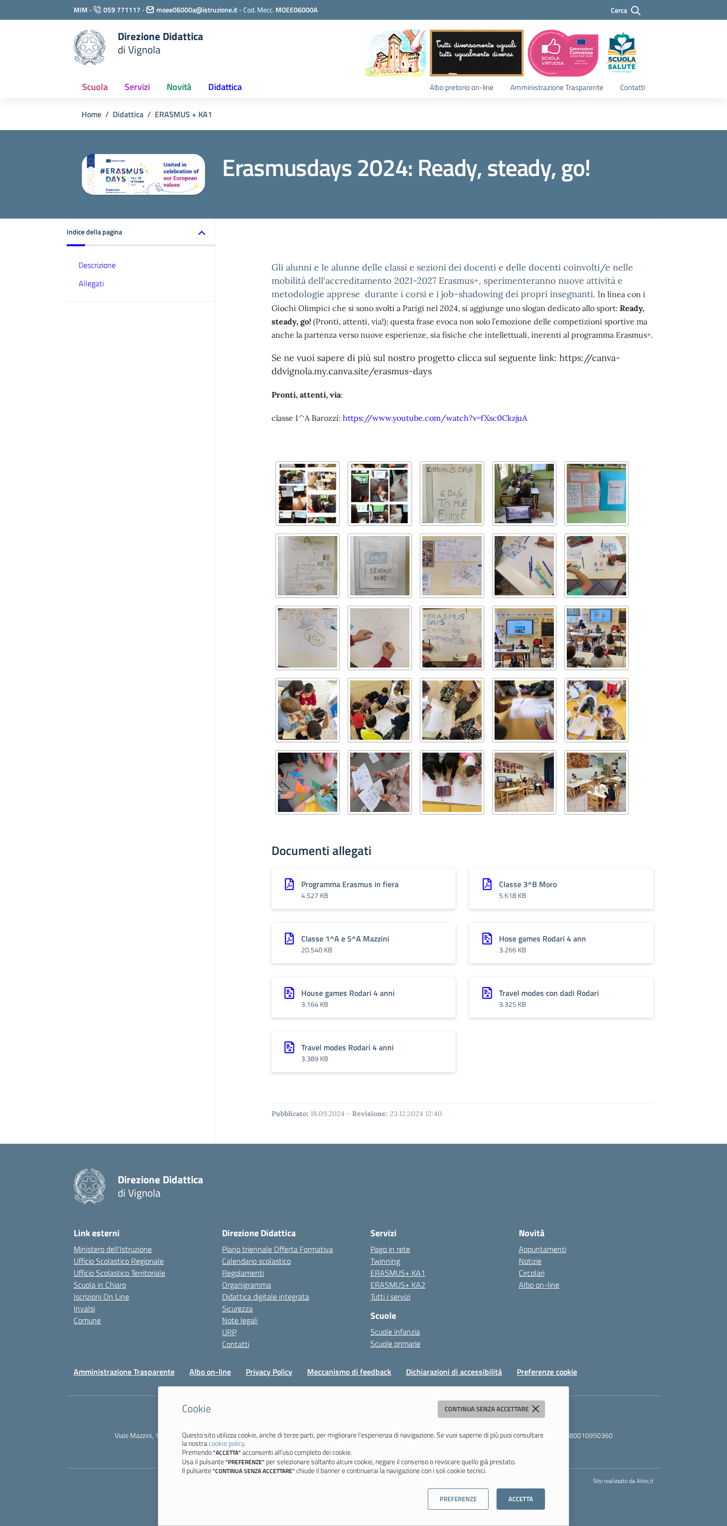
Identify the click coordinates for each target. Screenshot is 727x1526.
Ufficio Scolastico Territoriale (119, 1273)
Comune (87, 1320)
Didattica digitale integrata (265, 1296)
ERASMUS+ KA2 (397, 1285)
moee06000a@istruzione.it (196, 9)
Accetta (520, 1499)
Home (91, 114)
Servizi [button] (137, 86)
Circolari (532, 1273)
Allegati (91, 283)
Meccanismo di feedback (349, 1372)
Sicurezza (237, 1308)
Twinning (385, 1261)
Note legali (240, 1320)
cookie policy (226, 1443)
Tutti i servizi (390, 1296)
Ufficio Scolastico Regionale (119, 1261)
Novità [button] (179, 86)
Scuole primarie (395, 1343)
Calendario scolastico (256, 1261)
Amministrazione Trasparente (556, 87)
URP (229, 1332)
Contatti (632, 87)
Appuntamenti (542, 1249)
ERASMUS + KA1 (183, 114)
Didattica (128, 114)
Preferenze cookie (547, 1372)
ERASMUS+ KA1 (397, 1273)
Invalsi (84, 1308)
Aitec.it (644, 1480)
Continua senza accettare (487, 1409)
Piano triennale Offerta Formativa (277, 1249)
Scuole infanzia (395, 1332)
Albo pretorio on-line (462, 87)
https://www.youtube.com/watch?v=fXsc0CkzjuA (435, 418)
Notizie (530, 1261)
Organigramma (246, 1285)
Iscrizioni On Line (101, 1296)
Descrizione (97, 265)
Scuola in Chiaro (100, 1285)
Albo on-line (539, 1285)
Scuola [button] (95, 86)
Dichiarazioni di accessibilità (454, 1372)
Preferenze (458, 1499)
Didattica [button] (225, 86)
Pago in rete (390, 1249)
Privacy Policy (269, 1372)
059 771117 (121, 9)
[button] (141, 232)
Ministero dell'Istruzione (113, 1249)
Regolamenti (243, 1273)
